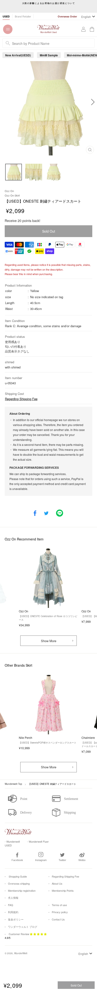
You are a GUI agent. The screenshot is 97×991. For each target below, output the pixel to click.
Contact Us (58, 919)
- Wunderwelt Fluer (38, 841)
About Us (57, 883)
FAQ (10, 905)
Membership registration (22, 890)
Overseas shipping (19, 883)
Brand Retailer (23, 16)
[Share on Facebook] (35, 513)
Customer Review (19, 934)
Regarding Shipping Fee (21, 399)
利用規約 (13, 912)
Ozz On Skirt (12, 195)
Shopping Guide (17, 876)
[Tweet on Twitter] (46, 513)
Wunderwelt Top (13, 784)
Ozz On (9, 191)
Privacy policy (60, 912)
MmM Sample (49, 55)
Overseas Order (67, 16)
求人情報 (13, 897)
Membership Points (63, 890)
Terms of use (59, 905)
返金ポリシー (16, 919)
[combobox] (48, 43)
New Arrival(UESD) (18, 55)
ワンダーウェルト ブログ (22, 926)
